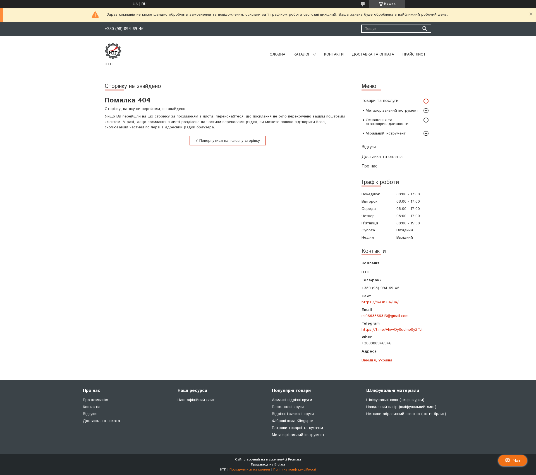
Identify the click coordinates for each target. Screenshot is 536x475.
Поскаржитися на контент (249, 469)
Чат (516, 460)
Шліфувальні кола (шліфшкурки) (395, 400)
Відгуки (369, 147)
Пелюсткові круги (288, 407)
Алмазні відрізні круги (292, 400)
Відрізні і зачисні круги (293, 414)
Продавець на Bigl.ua (268, 464)
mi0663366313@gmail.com (385, 315)
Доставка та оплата (373, 54)
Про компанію (95, 400)
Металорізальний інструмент (392, 110)
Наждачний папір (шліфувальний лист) (401, 407)
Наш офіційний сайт (196, 400)
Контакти (334, 54)
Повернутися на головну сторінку (229, 140)
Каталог (302, 54)
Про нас (369, 166)
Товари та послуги (380, 101)
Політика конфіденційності (294, 469)
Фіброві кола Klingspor (292, 421)
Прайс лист (414, 54)
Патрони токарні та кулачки (297, 428)
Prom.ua (294, 459)
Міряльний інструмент (386, 133)
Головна (276, 54)
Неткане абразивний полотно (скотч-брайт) (406, 414)
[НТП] (113, 51)
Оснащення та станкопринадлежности (387, 122)
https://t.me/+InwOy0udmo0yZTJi (392, 329)
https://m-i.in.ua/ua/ (380, 302)
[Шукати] (424, 28)
